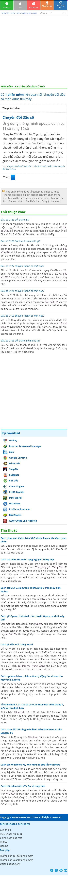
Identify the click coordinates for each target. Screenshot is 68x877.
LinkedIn (65, 870)
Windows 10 (35, 737)
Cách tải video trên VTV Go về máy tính (23, 786)
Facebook (51, 870)
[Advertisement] (34, 49)
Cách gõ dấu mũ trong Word (17, 644)
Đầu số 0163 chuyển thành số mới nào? (22, 315)
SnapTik (13, 469)
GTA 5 (43, 598)
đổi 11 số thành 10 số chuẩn (40, 166)
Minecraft (14, 463)
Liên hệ (4, 845)
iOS (20, 7)
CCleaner (14, 474)
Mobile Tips (47, 6)
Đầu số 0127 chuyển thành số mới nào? (22, 266)
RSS (61, 870)
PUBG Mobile (16, 492)
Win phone (33, 7)
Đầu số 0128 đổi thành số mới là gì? (20, 241)
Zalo (11, 451)
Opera (38, 623)
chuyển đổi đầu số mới (17, 166)
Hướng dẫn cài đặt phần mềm (16, 855)
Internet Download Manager (25, 446)
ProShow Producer (19, 509)
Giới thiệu (5, 829)
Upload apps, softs (10, 863)
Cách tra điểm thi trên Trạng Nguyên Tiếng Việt (27, 559)
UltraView (14, 503)
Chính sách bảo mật (11, 837)
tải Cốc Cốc (11, 634)
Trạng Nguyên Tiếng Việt (49, 567)
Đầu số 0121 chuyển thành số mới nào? (22, 290)
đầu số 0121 (51, 302)
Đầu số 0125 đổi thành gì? (15, 219)
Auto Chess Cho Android (23, 520)
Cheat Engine (16, 486)
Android (6, 7)
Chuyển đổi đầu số (18, 117)
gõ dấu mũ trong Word (31, 665)
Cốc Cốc (13, 480)
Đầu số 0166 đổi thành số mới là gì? (20, 340)
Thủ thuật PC (60, 6)
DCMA (3, 841)
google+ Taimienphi (56, 870)
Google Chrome (18, 457)
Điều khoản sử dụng (11, 833)
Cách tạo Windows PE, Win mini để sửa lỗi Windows (30, 764)
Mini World (15, 497)
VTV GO (10, 793)
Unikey (13, 440)
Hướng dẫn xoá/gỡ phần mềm (16, 859)
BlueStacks (15, 515)
